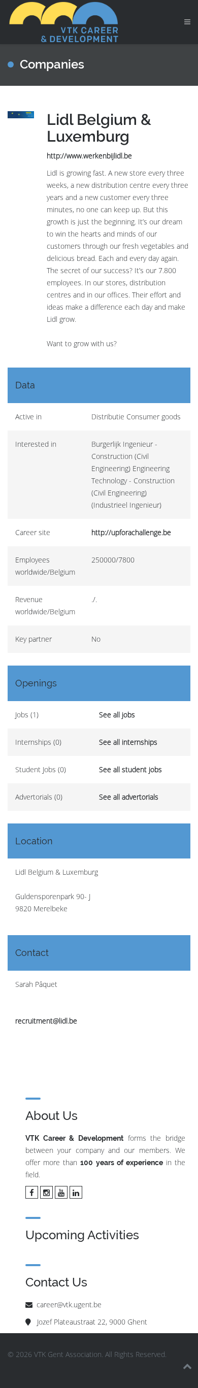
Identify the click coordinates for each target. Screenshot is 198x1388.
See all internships (128, 742)
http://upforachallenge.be (131, 532)
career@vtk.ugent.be (69, 1304)
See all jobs (117, 714)
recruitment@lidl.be (46, 1021)
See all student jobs (130, 769)
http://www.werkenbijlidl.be (89, 155)
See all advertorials (128, 797)
